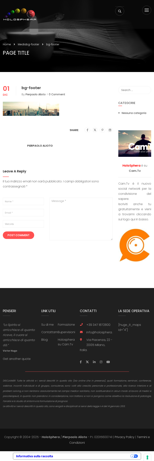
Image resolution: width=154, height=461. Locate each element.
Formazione (66, 324)
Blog (44, 339)
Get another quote (17, 359)
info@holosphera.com (99, 332)
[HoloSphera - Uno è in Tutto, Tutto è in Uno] (20, 14)
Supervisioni (66, 332)
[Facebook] (87, 130)
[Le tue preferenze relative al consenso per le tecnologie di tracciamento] (147, 457)
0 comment (57, 94)
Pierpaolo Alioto (36, 94)
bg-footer (32, 44)
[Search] (146, 90)
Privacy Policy (124, 437)
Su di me (47, 324)
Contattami (49, 332)
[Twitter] (95, 130)
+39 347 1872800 (98, 325)
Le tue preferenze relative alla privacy (93, 456)
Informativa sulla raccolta (34, 456)
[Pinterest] (102, 130)
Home (7, 44)
